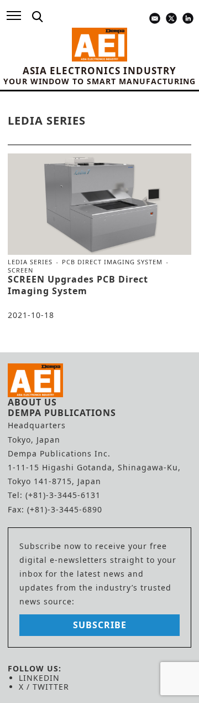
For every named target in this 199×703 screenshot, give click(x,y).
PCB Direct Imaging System (112, 262)
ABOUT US (32, 402)
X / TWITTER (44, 686)
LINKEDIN (39, 678)
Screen (20, 270)
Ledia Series (30, 262)
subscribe (100, 625)
